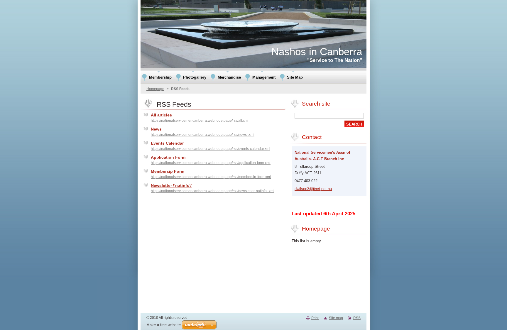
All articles (161, 115)
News (156, 129)
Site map (336, 318)
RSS (357, 318)
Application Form (168, 157)
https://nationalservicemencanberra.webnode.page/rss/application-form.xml (211, 163)
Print (315, 318)
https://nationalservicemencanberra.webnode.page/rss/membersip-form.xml (211, 177)
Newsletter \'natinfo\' (171, 185)
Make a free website (163, 325)
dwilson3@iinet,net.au (313, 189)
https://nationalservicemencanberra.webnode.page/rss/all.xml (200, 120)
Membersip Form (167, 171)
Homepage (155, 89)
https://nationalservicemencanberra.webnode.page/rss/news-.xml (202, 134)
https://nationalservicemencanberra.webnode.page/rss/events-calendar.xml (210, 148)
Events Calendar (167, 143)
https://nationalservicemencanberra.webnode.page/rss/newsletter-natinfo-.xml (212, 191)
